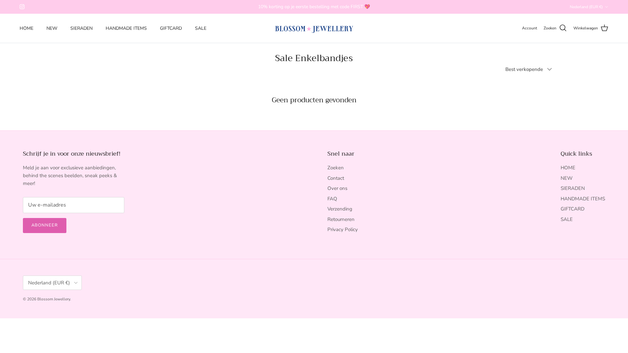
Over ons (337, 188)
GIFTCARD (171, 28)
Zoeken (335, 167)
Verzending (339, 209)
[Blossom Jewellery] (314, 28)
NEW (51, 28)
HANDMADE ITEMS (126, 28)
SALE (200, 28)
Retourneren (341, 219)
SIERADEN (81, 28)
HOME (26, 28)
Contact (335, 178)
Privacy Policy (342, 229)
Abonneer (44, 225)
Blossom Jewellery (53, 299)
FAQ (332, 198)
